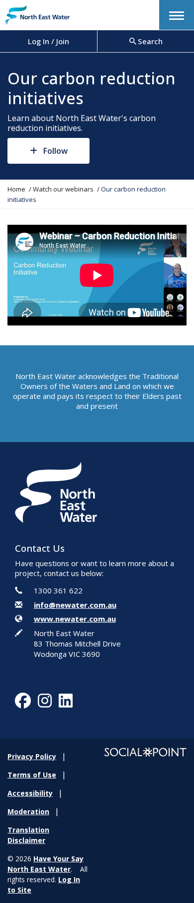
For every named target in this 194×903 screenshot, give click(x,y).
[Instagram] (44, 704)
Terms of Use (31, 774)
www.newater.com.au (75, 619)
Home (16, 189)
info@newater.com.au (75, 605)
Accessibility (30, 793)
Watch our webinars (63, 189)
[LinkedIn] (65, 704)
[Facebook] (22, 704)
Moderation (28, 811)
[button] (176, 15)
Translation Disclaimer (28, 835)
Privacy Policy (31, 756)
